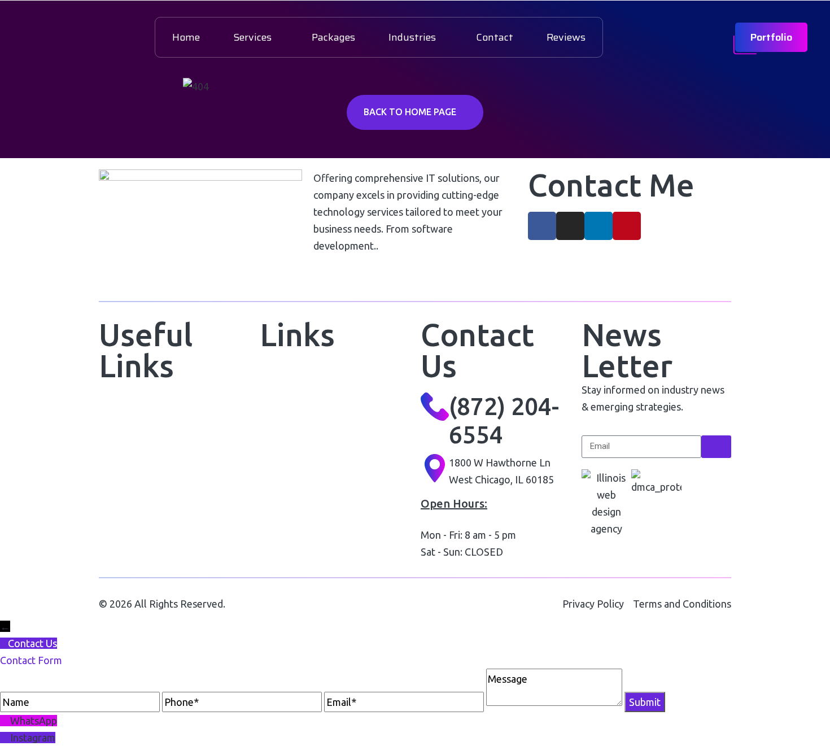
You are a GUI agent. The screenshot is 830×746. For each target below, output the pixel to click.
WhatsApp (33, 720)
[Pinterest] (627, 226)
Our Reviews (288, 433)
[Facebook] (542, 226)
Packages (333, 37)
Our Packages (291, 404)
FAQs (271, 462)
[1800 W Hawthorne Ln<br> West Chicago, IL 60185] (435, 468)
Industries (412, 37)
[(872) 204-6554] (435, 406)
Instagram (32, 737)
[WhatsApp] (5, 720)
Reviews (566, 37)
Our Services (127, 464)
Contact (494, 37)
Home (186, 37)
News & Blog (127, 493)
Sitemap (278, 490)
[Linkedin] (598, 226)
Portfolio (771, 37)
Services (252, 37)
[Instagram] (570, 226)
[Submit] (716, 446)
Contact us (123, 521)
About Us (119, 435)
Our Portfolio (288, 375)
